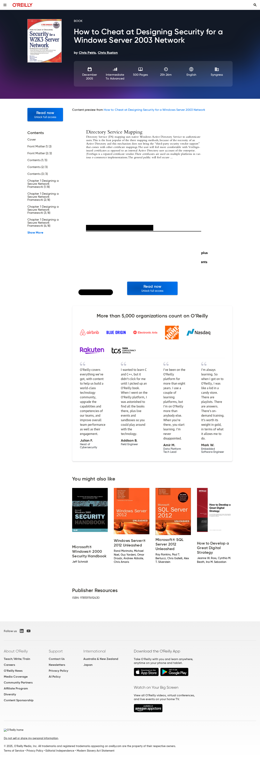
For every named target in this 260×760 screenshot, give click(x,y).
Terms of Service (14, 750)
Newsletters (57, 665)
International (94, 651)
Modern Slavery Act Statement (95, 750)
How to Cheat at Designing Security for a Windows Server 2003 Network (154, 110)
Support (56, 651)
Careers (9, 665)
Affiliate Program (16, 688)
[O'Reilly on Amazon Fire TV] (148, 711)
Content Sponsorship (18, 700)
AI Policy (55, 677)
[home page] (23, 4)
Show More (35, 232)
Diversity (10, 694)
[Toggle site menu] (5, 5)
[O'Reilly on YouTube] (28, 631)
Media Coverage (16, 677)
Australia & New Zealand (100, 659)
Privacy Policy (58, 671)
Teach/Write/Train (17, 659)
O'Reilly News (13, 671)
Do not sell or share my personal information (31, 738)
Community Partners (18, 682)
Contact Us (57, 659)
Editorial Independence (59, 750)
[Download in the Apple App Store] (146, 675)
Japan (88, 665)
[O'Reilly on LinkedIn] (22, 631)
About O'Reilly (16, 651)
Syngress (217, 74)
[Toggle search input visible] (255, 5)
